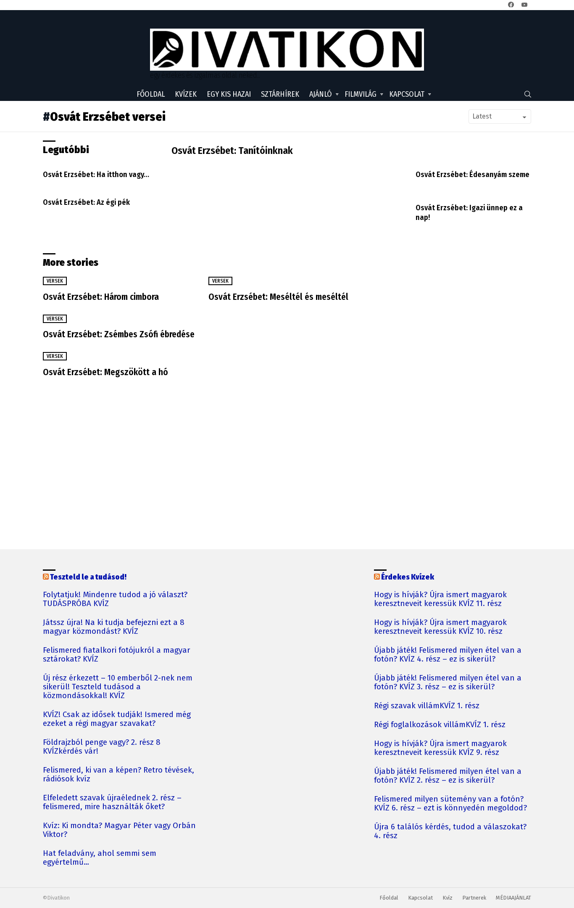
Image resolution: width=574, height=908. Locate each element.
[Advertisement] (445, 324)
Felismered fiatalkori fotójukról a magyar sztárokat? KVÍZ (116, 655)
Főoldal (151, 94)
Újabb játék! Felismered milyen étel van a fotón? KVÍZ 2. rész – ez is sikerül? (447, 776)
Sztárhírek (280, 94)
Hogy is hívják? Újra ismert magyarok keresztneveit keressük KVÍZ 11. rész (440, 599)
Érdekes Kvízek (407, 577)
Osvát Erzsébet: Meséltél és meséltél (278, 296)
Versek (55, 281)
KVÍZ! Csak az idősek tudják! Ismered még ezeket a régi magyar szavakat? (117, 719)
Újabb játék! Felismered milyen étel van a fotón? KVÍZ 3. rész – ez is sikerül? (447, 682)
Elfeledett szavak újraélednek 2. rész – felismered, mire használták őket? (112, 802)
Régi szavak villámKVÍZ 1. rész (426, 706)
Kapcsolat (406, 94)
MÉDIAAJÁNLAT (513, 898)
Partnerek (474, 898)
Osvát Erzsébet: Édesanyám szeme (472, 174)
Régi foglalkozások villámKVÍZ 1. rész (440, 724)
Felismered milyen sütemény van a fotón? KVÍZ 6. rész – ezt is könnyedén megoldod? (450, 804)
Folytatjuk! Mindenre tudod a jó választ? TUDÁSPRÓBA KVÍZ (115, 599)
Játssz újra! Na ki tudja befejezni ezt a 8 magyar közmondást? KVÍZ (113, 627)
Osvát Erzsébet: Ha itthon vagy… (96, 174)
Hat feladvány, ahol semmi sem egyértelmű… (99, 858)
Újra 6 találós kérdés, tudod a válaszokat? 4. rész (450, 831)
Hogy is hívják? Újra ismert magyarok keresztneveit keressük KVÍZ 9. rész (440, 748)
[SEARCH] (527, 94)
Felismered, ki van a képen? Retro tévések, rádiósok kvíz (118, 775)
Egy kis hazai (229, 94)
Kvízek (186, 94)
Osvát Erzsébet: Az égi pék (86, 202)
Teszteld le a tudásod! (88, 577)
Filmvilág (361, 94)
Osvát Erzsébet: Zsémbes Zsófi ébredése (119, 334)
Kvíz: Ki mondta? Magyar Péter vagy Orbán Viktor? (119, 830)
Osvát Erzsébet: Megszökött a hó (105, 372)
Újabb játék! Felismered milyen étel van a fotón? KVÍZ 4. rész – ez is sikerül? (447, 655)
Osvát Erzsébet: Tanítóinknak (232, 150)
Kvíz (447, 898)
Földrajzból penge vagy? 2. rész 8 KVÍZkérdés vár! (102, 747)
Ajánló (320, 94)
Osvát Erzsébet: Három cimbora (101, 296)
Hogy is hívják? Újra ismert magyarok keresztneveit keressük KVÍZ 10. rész (440, 627)
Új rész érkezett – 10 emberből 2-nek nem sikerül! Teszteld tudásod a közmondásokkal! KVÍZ (117, 687)
